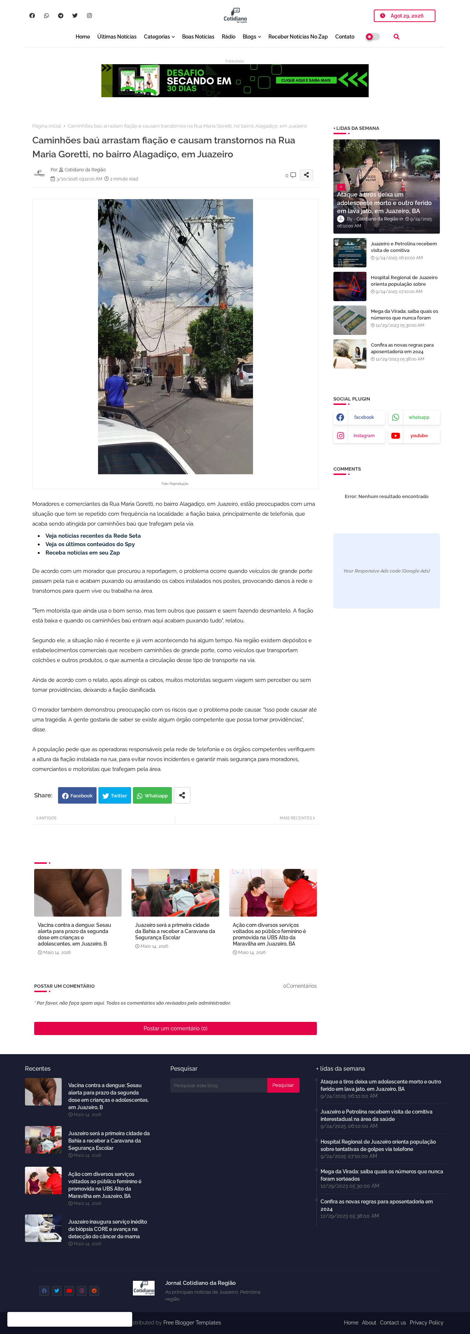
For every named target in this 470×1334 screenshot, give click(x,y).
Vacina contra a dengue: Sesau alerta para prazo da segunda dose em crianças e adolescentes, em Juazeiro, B (74, 934)
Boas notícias (198, 37)
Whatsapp (156, 795)
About (369, 1323)
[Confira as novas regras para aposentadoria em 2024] (349, 354)
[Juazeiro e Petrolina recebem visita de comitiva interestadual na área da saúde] (349, 252)
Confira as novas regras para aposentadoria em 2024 (402, 348)
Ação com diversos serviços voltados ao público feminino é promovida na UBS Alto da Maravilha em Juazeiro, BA (269, 934)
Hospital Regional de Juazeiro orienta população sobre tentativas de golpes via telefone (404, 287)
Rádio (228, 37)
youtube (419, 435)
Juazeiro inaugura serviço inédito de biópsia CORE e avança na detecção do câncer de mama (107, 1229)
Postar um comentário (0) (175, 1028)
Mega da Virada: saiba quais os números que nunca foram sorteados (404, 317)
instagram (364, 435)
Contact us (393, 1323)
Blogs (249, 37)
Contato (344, 37)
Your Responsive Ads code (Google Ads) (386, 571)
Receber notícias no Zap (298, 37)
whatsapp (419, 417)
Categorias (157, 37)
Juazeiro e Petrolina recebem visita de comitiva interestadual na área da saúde (405, 250)
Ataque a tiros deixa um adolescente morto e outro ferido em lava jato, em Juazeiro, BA (381, 1085)
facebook (364, 417)
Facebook (81, 795)
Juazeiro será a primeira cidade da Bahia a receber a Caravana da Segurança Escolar (175, 931)
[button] (396, 36)
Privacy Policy (427, 1323)
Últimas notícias (117, 37)
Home (83, 37)
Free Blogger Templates (192, 1323)
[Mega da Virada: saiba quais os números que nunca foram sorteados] (349, 320)
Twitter (119, 795)
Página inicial (46, 126)
